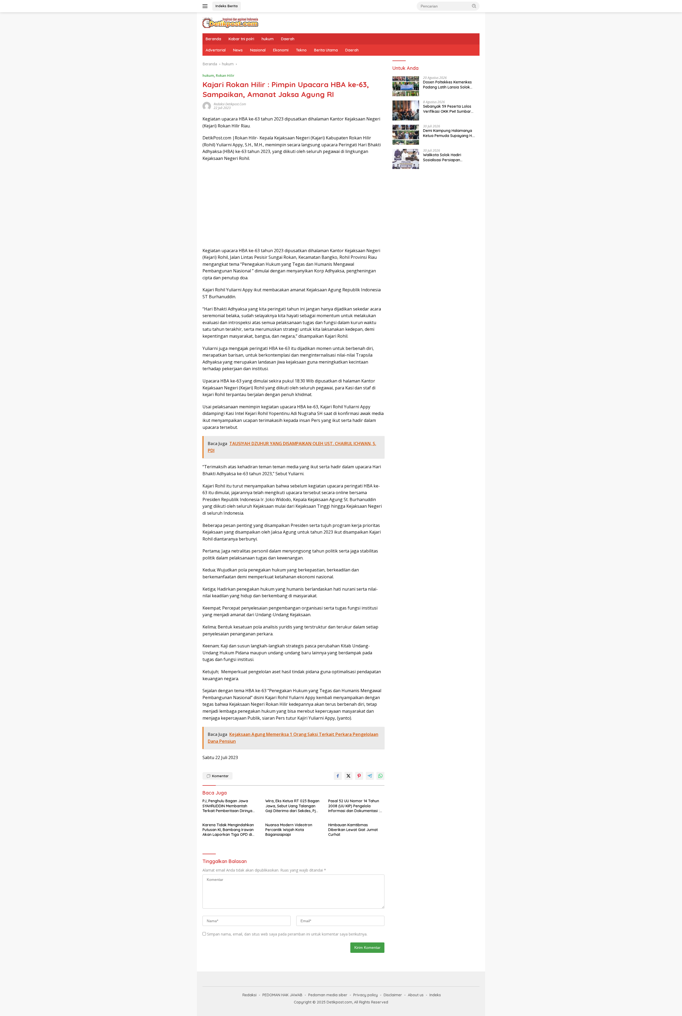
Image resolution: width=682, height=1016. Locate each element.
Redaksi (249, 995)
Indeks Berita (227, 6)
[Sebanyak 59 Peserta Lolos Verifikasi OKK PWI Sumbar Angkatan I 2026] (405, 110)
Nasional (258, 50)
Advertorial (216, 50)
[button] (474, 6)
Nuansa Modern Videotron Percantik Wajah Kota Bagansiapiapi (288, 830)
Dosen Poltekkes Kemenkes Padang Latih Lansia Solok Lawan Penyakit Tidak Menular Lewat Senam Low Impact (450, 85)
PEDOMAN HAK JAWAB (282, 995)
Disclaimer (393, 995)
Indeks (435, 995)
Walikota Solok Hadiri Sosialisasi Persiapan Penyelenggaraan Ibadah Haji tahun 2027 (449, 157)
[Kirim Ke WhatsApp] (380, 776)
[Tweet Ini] (348, 776)
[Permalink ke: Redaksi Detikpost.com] (206, 105)
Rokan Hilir (225, 75)
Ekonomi (281, 50)
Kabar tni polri (241, 39)
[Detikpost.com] (230, 22)
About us (416, 995)
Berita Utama (326, 50)
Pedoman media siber (327, 995)
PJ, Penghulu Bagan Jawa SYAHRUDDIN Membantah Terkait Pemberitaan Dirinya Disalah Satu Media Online (227, 806)
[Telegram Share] (370, 776)
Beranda (213, 39)
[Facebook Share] (338, 776)
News (238, 50)
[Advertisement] (293, 204)
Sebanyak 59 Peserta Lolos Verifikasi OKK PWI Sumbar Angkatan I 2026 (447, 109)
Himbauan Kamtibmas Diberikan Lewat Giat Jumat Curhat (353, 830)
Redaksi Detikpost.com (230, 104)
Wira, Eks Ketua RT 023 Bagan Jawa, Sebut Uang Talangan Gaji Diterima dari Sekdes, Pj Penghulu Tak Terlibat (292, 806)
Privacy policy (365, 995)
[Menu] (206, 6)
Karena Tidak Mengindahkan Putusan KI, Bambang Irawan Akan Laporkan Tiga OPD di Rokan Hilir (228, 830)
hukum (268, 39)
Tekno (301, 50)
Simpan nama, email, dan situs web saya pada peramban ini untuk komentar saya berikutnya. (287, 934)
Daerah (287, 39)
